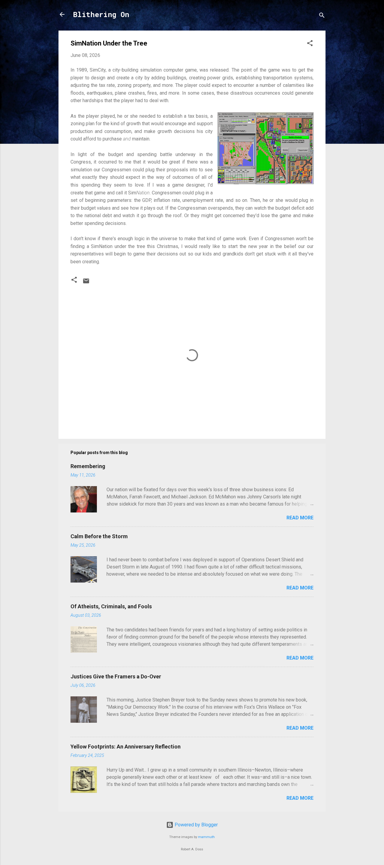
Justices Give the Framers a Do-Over (115, 676)
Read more (300, 518)
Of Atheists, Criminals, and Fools (111, 606)
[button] (310, 44)
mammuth (206, 837)
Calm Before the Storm (99, 536)
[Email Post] (86, 283)
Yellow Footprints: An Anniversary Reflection (125, 746)
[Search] (322, 16)
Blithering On (101, 14)
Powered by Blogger (195, 825)
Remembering (87, 466)
